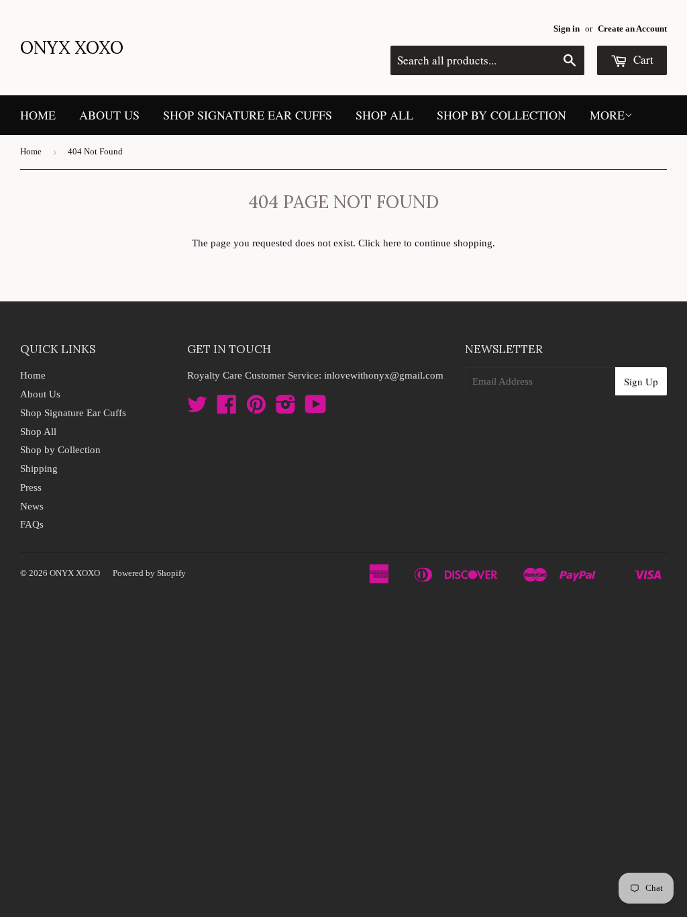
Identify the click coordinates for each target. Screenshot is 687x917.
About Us (109, 115)
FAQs (32, 524)
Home (38, 115)
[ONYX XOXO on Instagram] (286, 408)
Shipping (39, 468)
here (392, 243)
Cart (642, 59)
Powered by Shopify (149, 573)
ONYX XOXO (71, 47)
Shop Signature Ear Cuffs (247, 115)
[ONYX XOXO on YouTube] (315, 408)
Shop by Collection (501, 115)
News (32, 506)
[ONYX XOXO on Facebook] (227, 408)
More (607, 115)
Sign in (566, 29)
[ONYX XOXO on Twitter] (197, 408)
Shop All (384, 115)
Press (31, 487)
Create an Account (632, 29)
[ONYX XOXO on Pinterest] (256, 408)
